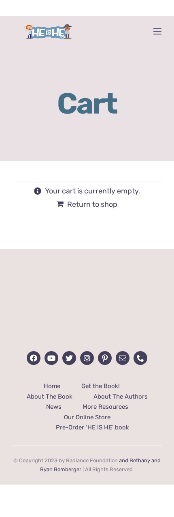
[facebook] (33, 358)
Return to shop (92, 204)
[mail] (122, 358)
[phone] (140, 358)
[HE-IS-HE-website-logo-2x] (87, 280)
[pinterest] (105, 358)
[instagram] (87, 358)
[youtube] (51, 358)
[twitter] (69, 358)
